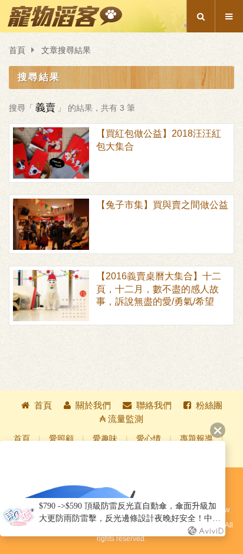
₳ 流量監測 (121, 419)
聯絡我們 (154, 405)
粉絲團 (209, 405)
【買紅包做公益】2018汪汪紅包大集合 (158, 139)
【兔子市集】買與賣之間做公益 (162, 205)
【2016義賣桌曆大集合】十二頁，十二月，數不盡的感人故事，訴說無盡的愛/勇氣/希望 (158, 288)
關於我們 (93, 405)
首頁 (17, 50)
